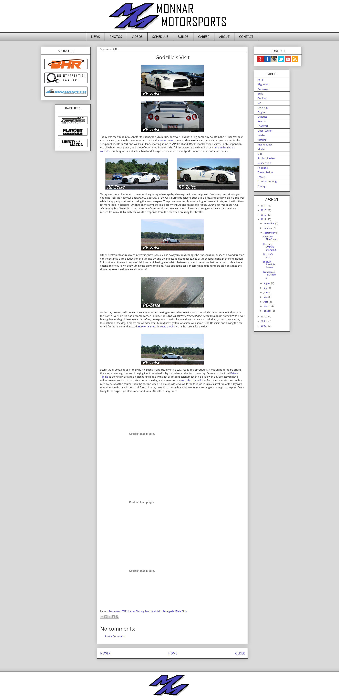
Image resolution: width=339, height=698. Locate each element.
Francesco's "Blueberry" (269, 275)
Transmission (265, 172)
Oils (260, 153)
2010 (264, 316)
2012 (264, 215)
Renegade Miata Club (175, 611)
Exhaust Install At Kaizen (269, 264)
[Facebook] (267, 61)
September (269, 232)
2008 (264, 325)
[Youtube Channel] (288, 61)
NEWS (95, 37)
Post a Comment (114, 636)
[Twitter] (281, 61)
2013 (264, 210)
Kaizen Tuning (166, 140)
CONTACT (246, 37)
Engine (261, 112)
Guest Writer (265, 130)
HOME (172, 653)
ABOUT (224, 37)
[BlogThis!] (106, 617)
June (266, 292)
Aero (260, 79)
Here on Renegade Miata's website (158, 326)
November (269, 223)
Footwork (263, 126)
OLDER (240, 653)
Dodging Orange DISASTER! (269, 247)
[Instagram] (274, 61)
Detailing (263, 107)
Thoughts (263, 167)
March (267, 306)
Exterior (262, 121)
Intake (261, 135)
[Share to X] (109, 617)
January (267, 310)
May (265, 297)
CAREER (204, 37)
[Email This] (102, 617)
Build (260, 93)
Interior (262, 139)
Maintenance (265, 144)
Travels (261, 176)
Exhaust (262, 116)
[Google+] (260, 61)
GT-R (124, 611)
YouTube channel (191, 380)
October (268, 228)
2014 (264, 205)
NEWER (105, 653)
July (265, 287)
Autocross (114, 611)
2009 (264, 321)
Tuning (261, 186)
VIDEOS (137, 37)
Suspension (264, 163)
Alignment (263, 84)
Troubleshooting (267, 181)
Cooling (262, 98)
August (267, 283)
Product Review (266, 158)
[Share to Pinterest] (117, 617)
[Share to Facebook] (113, 617)
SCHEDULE (160, 37)
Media (261, 149)
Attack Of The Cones (270, 238)
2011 (264, 219)
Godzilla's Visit (268, 255)
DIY (260, 102)
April (266, 301)
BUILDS (183, 37)
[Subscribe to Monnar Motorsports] (295, 61)
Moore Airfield (153, 611)
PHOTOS (115, 37)
